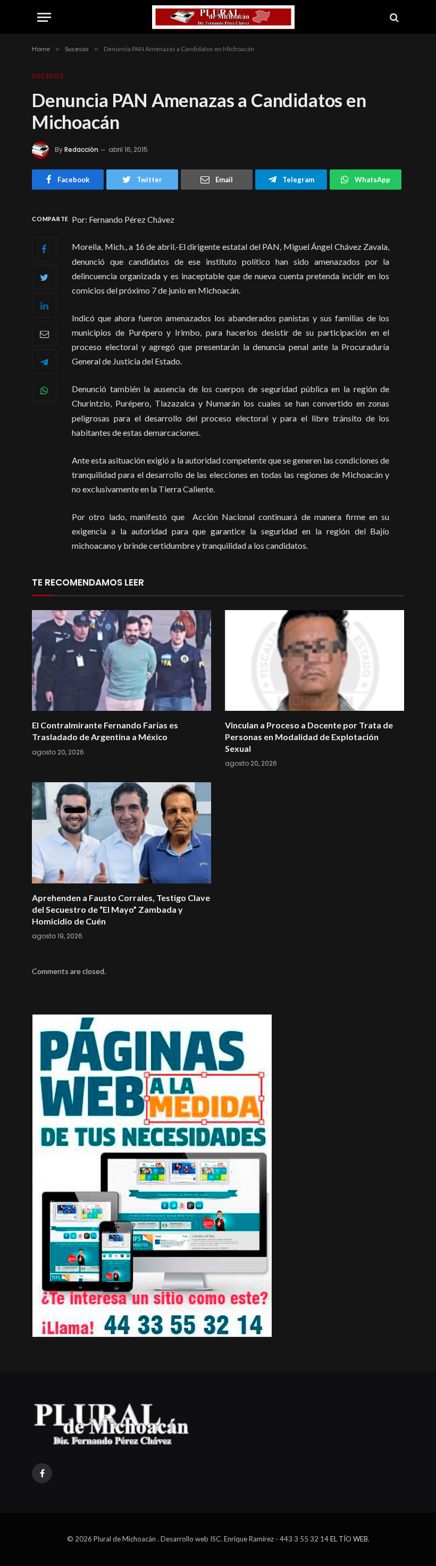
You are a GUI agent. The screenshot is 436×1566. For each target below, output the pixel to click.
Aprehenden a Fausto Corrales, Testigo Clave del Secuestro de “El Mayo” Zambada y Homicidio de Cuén (121, 909)
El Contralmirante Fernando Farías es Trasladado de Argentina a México (105, 731)
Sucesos (47, 75)
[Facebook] (44, 249)
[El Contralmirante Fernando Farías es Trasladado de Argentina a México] (121, 660)
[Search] (393, 17)
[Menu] (44, 17)
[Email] (44, 333)
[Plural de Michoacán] (223, 17)
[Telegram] (44, 362)
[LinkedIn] (44, 305)
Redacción (81, 149)
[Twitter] (44, 277)
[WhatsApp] (44, 390)
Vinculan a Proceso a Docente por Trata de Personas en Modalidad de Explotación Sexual (309, 736)
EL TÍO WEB (349, 1539)
